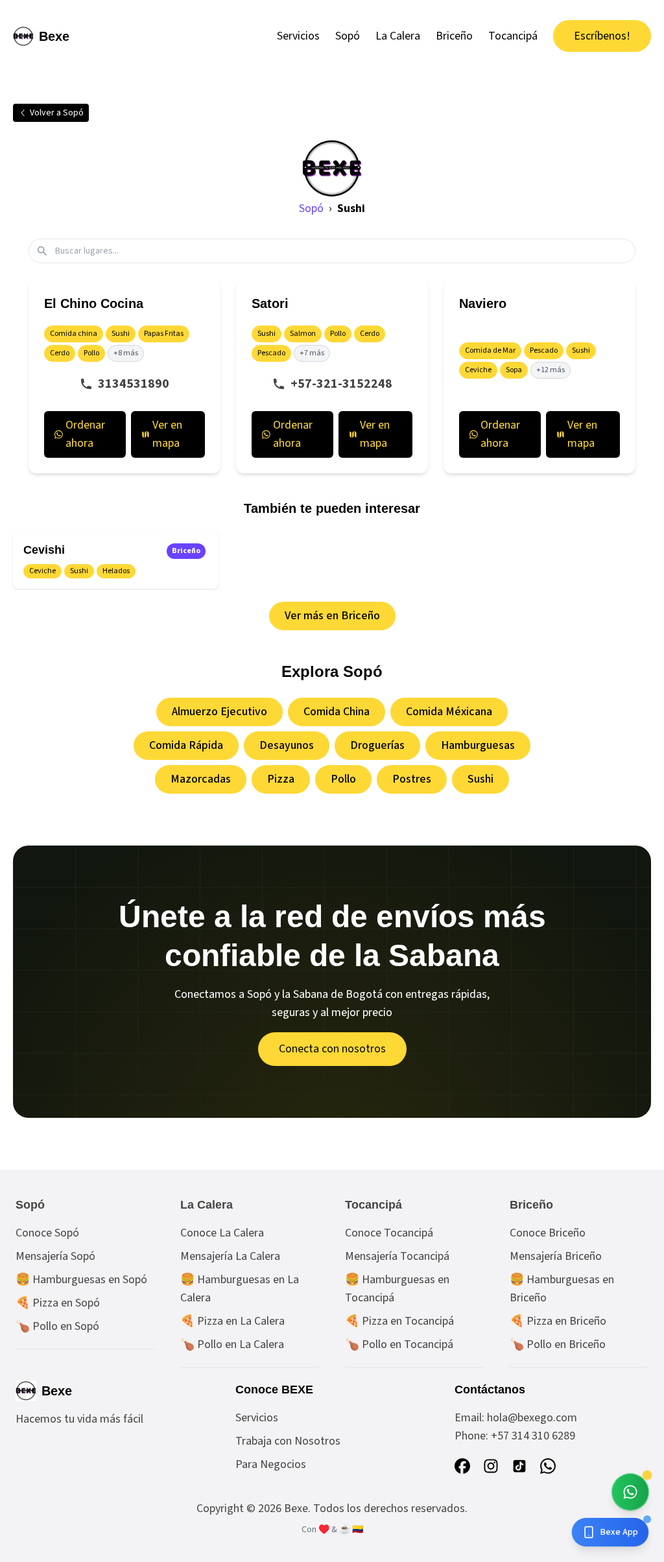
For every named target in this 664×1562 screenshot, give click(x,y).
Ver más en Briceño (332, 616)
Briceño (454, 36)
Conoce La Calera (222, 1233)
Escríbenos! (602, 36)
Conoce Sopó (47, 1233)
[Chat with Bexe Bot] (630, 1492)
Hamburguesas (478, 745)
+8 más (125, 353)
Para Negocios (270, 1464)
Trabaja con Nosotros (287, 1441)
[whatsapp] (548, 1466)
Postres (411, 779)
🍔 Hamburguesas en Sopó (81, 1280)
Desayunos (286, 745)
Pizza (280, 779)
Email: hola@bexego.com (516, 1418)
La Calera (397, 36)
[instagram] (491, 1466)
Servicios (298, 36)
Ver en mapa (167, 434)
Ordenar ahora (85, 434)
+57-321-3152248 (341, 384)
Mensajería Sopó (55, 1256)
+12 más (550, 369)
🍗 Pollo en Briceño (558, 1344)
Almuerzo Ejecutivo (219, 712)
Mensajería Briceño (556, 1256)
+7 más (312, 353)
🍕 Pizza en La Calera (232, 1321)
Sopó (347, 36)
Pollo (343, 779)
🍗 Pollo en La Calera (232, 1344)
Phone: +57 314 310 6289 (515, 1436)
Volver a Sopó (57, 112)
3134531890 (133, 384)
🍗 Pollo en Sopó (57, 1326)
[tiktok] (519, 1466)
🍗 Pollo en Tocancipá (399, 1344)
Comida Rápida (186, 745)
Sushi (480, 779)
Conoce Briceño (548, 1233)
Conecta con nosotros (332, 1049)
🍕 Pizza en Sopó (58, 1303)
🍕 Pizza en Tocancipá (399, 1321)
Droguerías (377, 745)
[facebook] (462, 1466)
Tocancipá (513, 36)
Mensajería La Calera (230, 1256)
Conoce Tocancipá (389, 1233)
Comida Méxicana (449, 712)
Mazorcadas (201, 779)
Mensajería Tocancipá (397, 1256)
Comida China (336, 712)
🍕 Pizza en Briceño (558, 1321)
